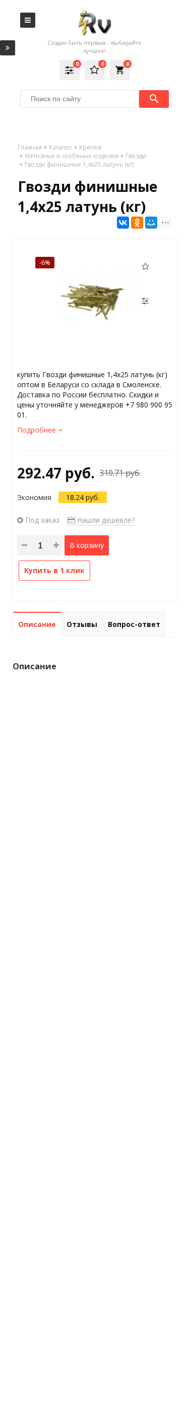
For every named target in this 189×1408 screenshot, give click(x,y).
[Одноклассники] (137, 223)
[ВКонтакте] (123, 223)
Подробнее (37, 430)
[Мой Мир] (151, 223)
